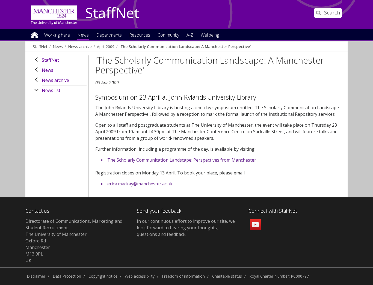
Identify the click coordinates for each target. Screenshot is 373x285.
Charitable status (227, 276)
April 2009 (105, 46)
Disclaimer (36, 276)
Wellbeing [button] (210, 35)
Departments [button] (109, 35)
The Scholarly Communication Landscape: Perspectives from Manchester (181, 160)
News (58, 46)
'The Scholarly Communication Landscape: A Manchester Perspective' (185, 46)
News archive (80, 46)
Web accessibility (140, 276)
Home (34, 34)
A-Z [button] (190, 35)
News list (51, 90)
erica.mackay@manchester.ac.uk (140, 184)
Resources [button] (139, 35)
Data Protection (67, 276)
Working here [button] (57, 35)
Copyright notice (102, 276)
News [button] (83, 35)
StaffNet (112, 13)
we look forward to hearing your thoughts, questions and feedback (186, 227)
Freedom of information (183, 276)
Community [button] (168, 35)
